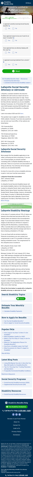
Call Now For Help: (17, 411)
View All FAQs (6, 353)
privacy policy (12, 466)
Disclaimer (16, 435)
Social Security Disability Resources (15, 394)
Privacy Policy (16, 431)
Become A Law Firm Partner (16, 418)
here (21, 113)
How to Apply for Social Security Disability (16, 323)
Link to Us (16, 428)
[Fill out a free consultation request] (16, 206)
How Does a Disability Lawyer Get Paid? (16, 346)
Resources (24, 79)
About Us (16, 422)
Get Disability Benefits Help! (10, 79)
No (16, 28)
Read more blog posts (8, 374)
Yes (9, 28)
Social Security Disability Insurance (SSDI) (16, 382)
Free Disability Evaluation (17, 407)
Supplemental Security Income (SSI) (15, 384)
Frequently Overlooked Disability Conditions (17, 371)
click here (9, 463)
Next (18, 71)
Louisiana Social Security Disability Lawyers (17, 82)
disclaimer (3, 466)
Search (21, 298)
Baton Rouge (5, 200)
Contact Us (16, 425)
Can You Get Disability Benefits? (13, 321)
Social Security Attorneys (12, 80)
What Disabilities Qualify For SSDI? (14, 336)
